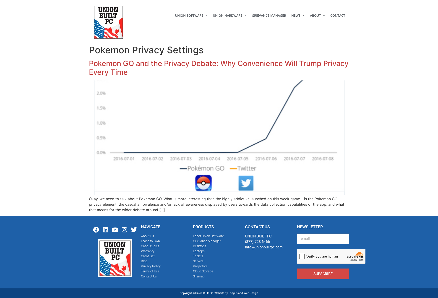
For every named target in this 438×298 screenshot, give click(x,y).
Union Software (189, 15)
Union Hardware (227, 15)
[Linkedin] (105, 229)
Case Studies (150, 246)
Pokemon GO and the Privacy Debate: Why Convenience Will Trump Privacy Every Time (219, 68)
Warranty (147, 251)
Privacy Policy (151, 266)
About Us (147, 236)
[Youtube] (115, 229)
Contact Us (149, 276)
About (315, 15)
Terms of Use (150, 271)
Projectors (200, 266)
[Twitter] (134, 229)
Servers (198, 261)
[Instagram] (124, 229)
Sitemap (199, 276)
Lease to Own (150, 241)
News (295, 15)
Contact (337, 15)
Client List (148, 256)
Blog (144, 261)
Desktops (199, 246)
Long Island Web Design (243, 293)
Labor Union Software (208, 236)
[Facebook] (96, 229)
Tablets (198, 256)
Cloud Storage (203, 271)
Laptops (199, 251)
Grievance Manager (269, 15)
